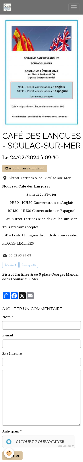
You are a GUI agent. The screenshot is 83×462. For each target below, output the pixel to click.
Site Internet (12, 354)
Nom (6, 317)
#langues (28, 265)
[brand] (8, 7)
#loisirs (10, 265)
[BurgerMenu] (73, 7)
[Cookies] (9, 453)
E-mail (7, 335)
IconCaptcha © (66, 446)
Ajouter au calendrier (26, 168)
